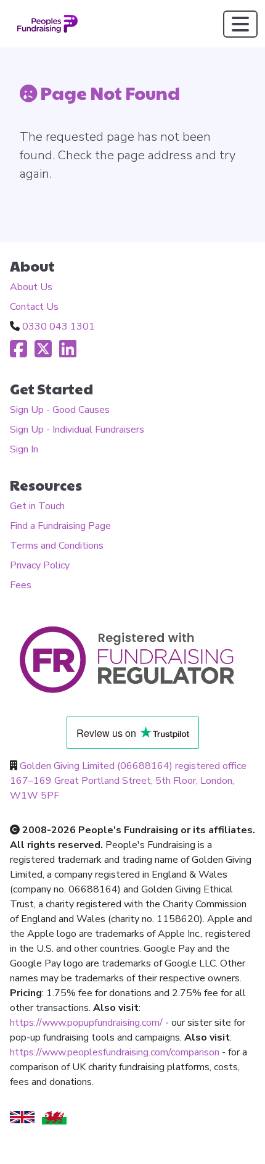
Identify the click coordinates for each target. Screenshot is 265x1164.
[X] (43, 353)
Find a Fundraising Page (60, 526)
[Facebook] (18, 353)
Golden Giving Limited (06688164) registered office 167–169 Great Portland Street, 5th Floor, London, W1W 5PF (128, 780)
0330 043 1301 (58, 326)
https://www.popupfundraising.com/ (86, 1022)
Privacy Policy (40, 565)
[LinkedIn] (67, 353)
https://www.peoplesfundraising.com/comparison (114, 1052)
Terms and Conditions (57, 545)
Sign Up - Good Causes (60, 410)
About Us (31, 287)
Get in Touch (37, 506)
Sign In (24, 449)
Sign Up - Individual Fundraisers (77, 429)
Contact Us (34, 307)
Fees (20, 585)
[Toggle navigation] (240, 24)
